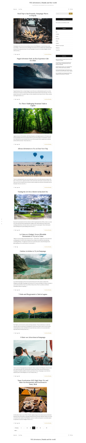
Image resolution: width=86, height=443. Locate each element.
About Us (15, 9)
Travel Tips (58, 50)
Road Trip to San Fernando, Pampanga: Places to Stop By (33, 15)
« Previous (17, 427)
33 (46, 427)
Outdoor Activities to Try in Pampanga (33, 251)
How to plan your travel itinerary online (62, 22)
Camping (57, 34)
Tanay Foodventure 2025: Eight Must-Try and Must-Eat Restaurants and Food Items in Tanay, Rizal (33, 382)
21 (27, 427)
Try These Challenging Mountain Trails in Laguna (33, 105)
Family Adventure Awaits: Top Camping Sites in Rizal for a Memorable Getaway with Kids (64, 67)
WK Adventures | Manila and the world (43, 3)
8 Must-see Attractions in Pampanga (32, 337)
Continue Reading (47, 54)
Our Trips (20, 9)
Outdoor (57, 43)
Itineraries (57, 38)
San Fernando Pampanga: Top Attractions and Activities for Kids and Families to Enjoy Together (64, 70)
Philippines (57, 47)
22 (30, 427)
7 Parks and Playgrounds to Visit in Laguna (33, 294)
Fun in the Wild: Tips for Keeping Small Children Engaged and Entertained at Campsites (64, 74)
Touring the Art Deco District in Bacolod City (33, 192)
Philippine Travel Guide (60, 45)
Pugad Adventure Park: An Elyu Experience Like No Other (33, 60)
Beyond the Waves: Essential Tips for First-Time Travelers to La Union (64, 60)
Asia (56, 31)
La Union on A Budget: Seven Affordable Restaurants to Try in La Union (33, 235)
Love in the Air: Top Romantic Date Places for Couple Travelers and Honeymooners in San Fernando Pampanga (63, 63)
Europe (57, 36)
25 (40, 427)
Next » (16, 430)
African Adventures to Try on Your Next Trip (33, 149)
